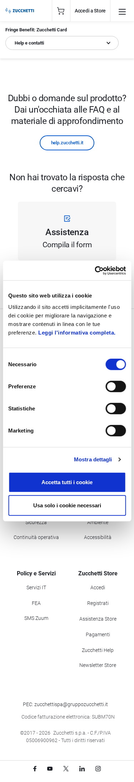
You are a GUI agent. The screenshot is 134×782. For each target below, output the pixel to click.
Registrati (98, 603)
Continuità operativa (36, 537)
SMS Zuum (36, 618)
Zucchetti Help (98, 650)
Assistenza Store (97, 619)
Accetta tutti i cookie (67, 482)
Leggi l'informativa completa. (77, 332)
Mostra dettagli (93, 459)
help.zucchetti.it (67, 142)
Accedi (97, 587)
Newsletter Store (97, 665)
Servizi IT (36, 587)
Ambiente (97, 522)
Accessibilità (97, 537)
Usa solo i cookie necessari (67, 505)
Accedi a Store (90, 11)
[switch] (115, 386)
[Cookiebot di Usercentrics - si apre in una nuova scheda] (95, 270)
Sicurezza (36, 522)
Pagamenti (98, 634)
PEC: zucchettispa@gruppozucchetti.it (65, 704)
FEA (36, 603)
